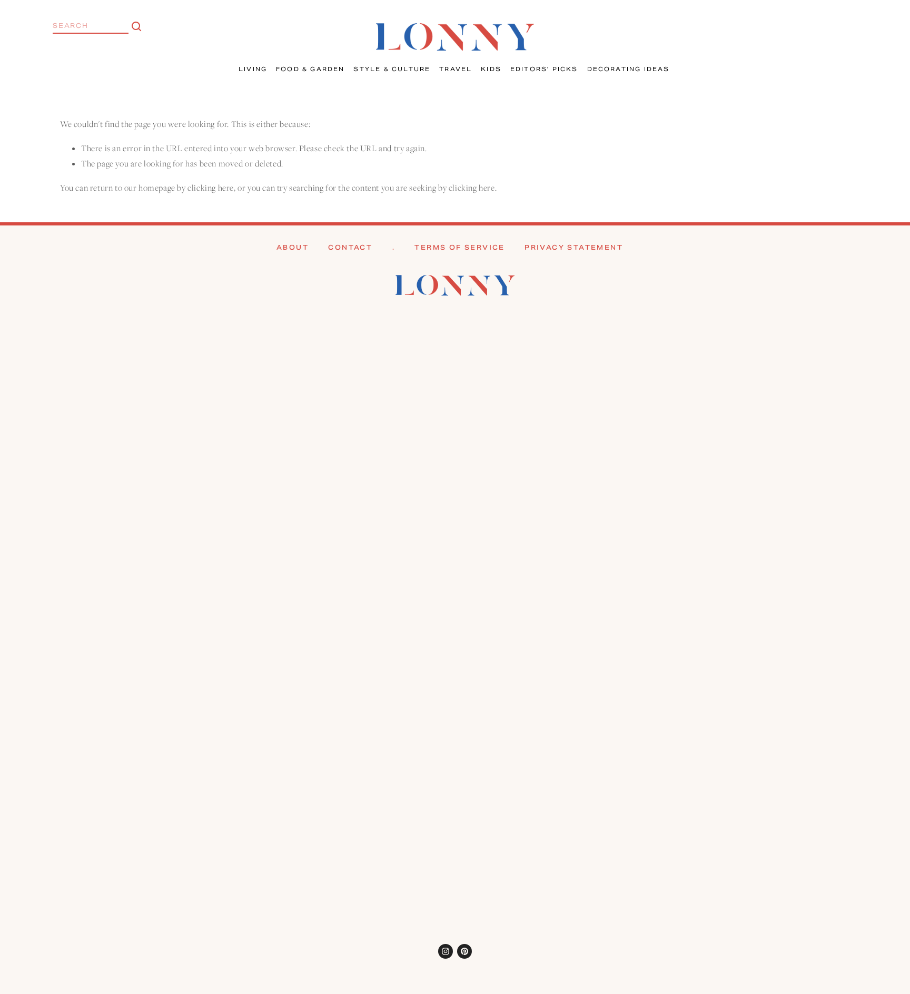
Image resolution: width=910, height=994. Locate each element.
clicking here (210, 187)
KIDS (491, 69)
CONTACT (350, 247)
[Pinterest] (464, 951)
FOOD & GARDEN (310, 69)
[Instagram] (445, 951)
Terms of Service (459, 247)
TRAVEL (455, 69)
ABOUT (292, 247)
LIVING (253, 69)
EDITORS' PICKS (544, 69)
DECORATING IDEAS (628, 69)
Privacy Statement (574, 247)
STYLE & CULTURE (391, 69)
